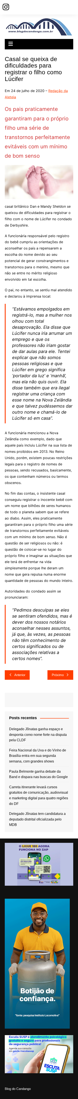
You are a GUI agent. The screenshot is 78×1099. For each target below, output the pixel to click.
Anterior (19, 675)
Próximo (58, 675)
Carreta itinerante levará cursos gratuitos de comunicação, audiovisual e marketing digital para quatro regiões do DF (38, 795)
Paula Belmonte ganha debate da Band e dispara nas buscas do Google (38, 774)
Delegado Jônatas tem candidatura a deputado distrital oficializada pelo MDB (37, 819)
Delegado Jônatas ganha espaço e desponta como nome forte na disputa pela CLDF (38, 734)
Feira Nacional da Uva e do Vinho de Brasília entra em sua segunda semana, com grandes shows (37, 755)
